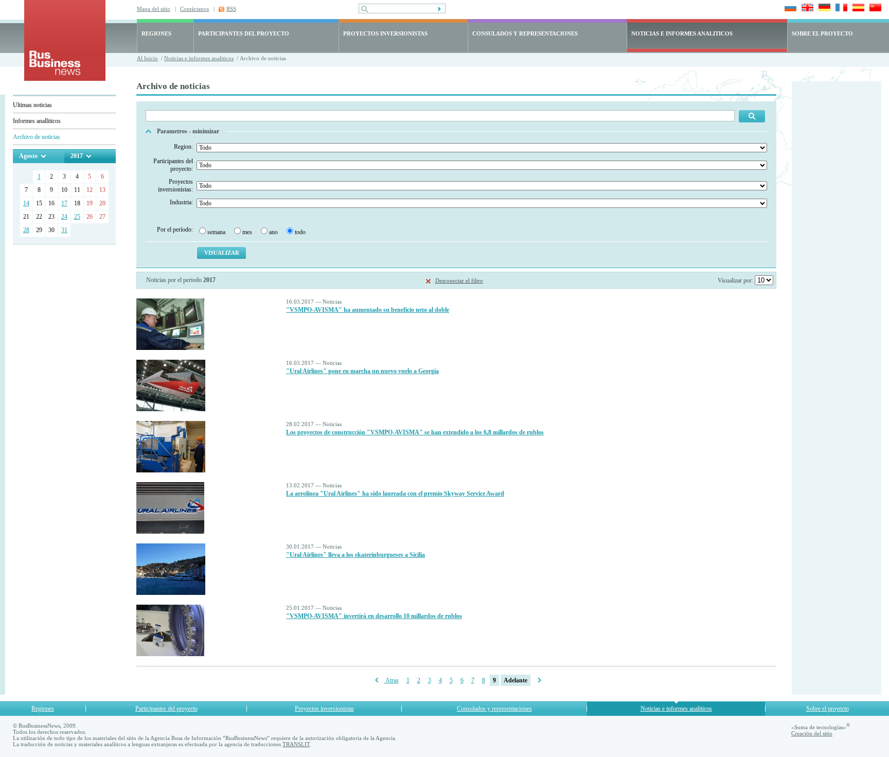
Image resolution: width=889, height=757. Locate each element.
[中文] (873, 8)
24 (64, 216)
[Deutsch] (822, 8)
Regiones (42, 708)
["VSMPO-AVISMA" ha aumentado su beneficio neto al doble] (170, 347)
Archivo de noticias (36, 136)
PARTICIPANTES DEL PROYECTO (243, 33)
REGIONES (156, 33)
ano (273, 232)
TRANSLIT (296, 744)
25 (77, 216)
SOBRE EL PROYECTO (822, 33)
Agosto (28, 156)
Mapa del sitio (153, 9)
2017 (76, 156)
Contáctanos (194, 9)
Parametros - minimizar (188, 131)
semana (216, 232)
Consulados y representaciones (494, 708)
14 (26, 203)
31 (64, 230)
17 (64, 203)
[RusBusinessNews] (64, 78)
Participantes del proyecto (166, 708)
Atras (391, 680)
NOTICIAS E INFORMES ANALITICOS (682, 33)
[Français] (839, 8)
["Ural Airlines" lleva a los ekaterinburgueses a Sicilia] (170, 592)
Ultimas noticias (32, 105)
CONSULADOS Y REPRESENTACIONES (525, 33)
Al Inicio (147, 58)
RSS (231, 9)
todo (300, 232)
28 (26, 230)
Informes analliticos (37, 121)
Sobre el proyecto (827, 708)
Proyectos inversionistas (324, 708)
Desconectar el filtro (459, 280)
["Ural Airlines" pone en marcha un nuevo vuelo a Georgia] (170, 409)
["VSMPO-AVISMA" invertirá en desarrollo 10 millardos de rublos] (170, 654)
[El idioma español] (856, 8)
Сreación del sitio (811, 733)
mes (247, 232)
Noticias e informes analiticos (199, 58)
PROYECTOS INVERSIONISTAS (385, 33)
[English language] (805, 8)
